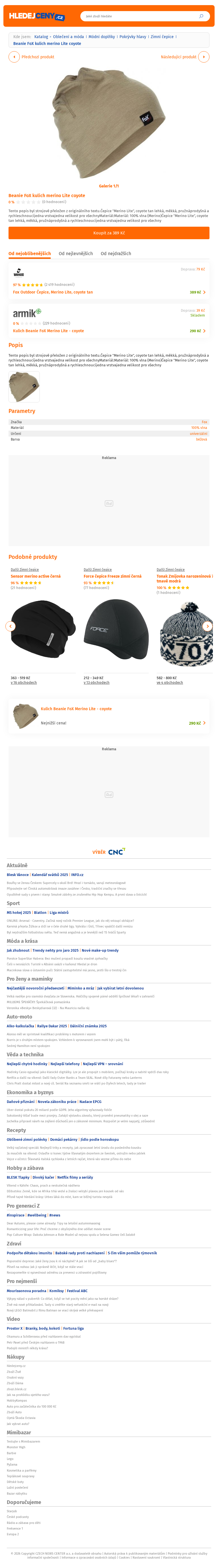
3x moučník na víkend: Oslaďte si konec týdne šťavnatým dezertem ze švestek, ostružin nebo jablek (76, 1153)
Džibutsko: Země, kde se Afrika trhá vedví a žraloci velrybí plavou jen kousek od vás (65, 1191)
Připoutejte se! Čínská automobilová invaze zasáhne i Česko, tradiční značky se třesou (66, 888)
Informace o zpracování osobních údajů (89, 1557)
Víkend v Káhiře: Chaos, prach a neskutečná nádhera (43, 1185)
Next (207, 626)
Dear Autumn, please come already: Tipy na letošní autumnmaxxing (53, 1223)
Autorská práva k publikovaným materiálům (134, 1553)
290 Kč (195, 331)
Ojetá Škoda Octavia (21, 1418)
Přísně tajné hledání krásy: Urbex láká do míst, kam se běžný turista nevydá (59, 1197)
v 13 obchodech (97, 682)
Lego (10, 1459)
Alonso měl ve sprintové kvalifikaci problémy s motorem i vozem (51, 1034)
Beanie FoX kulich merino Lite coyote (47, 195)
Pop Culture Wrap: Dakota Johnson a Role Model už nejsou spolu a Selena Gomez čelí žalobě (71, 1234)
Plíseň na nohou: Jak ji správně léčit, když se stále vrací (45, 1267)
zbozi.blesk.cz (16, 1389)
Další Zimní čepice (25, 569)
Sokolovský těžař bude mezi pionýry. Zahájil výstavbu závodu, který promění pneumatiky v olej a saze (77, 1115)
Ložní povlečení (17, 1487)
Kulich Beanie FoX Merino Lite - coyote (48, 331)
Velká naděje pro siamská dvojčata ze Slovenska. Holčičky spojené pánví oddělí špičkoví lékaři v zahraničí (80, 996)
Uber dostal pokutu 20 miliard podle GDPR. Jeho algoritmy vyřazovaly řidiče (59, 1110)
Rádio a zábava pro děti (24, 1523)
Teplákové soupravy (20, 1476)
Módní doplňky (102, 36)
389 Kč (195, 292)
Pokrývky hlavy (133, 36)
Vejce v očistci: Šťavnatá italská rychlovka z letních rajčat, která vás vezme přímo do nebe (69, 1159)
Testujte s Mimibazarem (23, 1441)
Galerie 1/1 (109, 185)
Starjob (12, 1511)
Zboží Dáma (15, 1383)
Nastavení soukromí (146, 1557)
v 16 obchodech (24, 682)
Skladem (197, 315)
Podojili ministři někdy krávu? (27, 1348)
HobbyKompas (17, 1400)
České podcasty (18, 1517)
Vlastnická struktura (177, 1557)
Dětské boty (15, 1482)
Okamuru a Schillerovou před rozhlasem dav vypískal (44, 1336)
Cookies (124, 1557)
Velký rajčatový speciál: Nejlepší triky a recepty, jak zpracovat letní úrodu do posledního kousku (74, 1147)
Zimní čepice (162, 36)
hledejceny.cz (16, 1366)
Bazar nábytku (17, 1493)
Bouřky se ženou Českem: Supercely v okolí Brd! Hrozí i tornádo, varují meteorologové (66, 883)
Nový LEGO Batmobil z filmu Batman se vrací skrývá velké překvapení (55, 1310)
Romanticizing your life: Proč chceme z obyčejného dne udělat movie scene (59, 1229)
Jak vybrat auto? (18, 1424)
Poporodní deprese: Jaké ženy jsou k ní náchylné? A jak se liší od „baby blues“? (62, 1261)
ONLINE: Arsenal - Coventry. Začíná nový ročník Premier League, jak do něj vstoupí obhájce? (70, 920)
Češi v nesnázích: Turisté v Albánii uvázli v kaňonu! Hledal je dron (52, 964)
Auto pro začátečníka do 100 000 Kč (31, 1406)
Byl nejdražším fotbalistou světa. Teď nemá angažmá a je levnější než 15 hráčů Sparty (66, 932)
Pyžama (12, 1464)
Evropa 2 (13, 1534)
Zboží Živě (14, 1371)
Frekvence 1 (15, 1528)
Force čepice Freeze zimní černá (113, 576)
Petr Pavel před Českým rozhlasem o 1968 (35, 1342)
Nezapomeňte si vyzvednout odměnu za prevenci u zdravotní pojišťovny (56, 1272)
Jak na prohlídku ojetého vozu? (28, 1395)
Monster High (16, 1447)
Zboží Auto (14, 1412)
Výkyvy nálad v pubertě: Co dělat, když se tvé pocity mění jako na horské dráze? (62, 1298)
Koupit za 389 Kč (109, 233)
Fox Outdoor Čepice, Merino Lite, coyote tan (53, 292)
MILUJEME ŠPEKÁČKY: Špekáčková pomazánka (38, 1002)
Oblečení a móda (68, 36)
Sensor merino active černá (36, 576)
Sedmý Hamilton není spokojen (28, 1046)
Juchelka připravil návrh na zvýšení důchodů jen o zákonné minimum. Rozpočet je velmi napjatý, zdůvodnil (81, 1121)
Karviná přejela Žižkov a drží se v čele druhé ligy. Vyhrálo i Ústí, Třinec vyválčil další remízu (70, 926)
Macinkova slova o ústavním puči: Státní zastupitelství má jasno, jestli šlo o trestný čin (66, 970)
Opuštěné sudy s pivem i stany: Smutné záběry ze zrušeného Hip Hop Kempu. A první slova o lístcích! (77, 894)
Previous (11, 626)
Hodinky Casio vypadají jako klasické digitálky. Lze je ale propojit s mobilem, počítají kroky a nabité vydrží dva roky (88, 1072)
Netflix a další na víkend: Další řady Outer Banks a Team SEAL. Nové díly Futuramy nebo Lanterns (74, 1077)
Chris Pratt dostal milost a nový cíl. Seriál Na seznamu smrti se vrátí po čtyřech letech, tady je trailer (76, 1083)
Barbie (11, 1453)
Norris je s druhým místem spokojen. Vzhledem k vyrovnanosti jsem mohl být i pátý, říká (68, 1040)
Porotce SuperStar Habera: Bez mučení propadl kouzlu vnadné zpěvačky (57, 958)
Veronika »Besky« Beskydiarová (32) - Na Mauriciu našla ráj (48, 1008)
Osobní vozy (15, 1377)
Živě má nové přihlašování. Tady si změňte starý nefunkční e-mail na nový (57, 1304)
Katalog (41, 36)
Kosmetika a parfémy (21, 1470)
